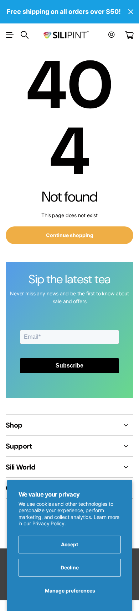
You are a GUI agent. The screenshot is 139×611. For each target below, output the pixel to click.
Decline (70, 567)
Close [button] (130, 11)
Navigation (10, 35)
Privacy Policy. (49, 523)
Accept (69, 544)
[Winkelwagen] (129, 35)
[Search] (25, 35)
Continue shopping (69, 235)
